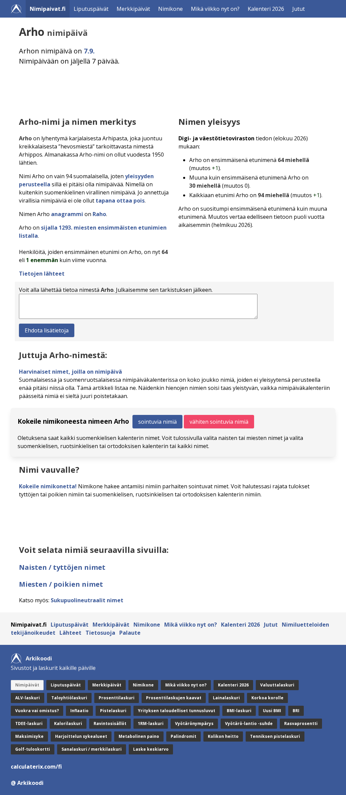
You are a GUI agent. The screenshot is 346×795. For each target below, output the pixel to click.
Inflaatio (79, 711)
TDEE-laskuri (29, 723)
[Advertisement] (174, 89)
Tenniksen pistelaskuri (275, 736)
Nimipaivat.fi (48, 9)
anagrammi (67, 214)
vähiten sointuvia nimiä (219, 421)
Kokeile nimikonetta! (48, 486)
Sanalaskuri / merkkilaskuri (91, 749)
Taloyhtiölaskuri (69, 698)
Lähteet (70, 632)
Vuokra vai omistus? (37, 711)
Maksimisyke (29, 736)
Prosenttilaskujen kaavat (173, 698)
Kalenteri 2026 (266, 9)
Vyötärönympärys (194, 723)
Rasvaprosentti (301, 723)
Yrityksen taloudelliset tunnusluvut (176, 711)
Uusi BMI (272, 711)
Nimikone (170, 9)
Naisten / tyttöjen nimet (62, 567)
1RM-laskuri (151, 723)
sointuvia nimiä (157, 421)
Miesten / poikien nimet (61, 584)
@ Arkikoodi (27, 783)
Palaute (130, 632)
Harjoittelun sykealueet (81, 736)
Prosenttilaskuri (116, 698)
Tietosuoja (100, 632)
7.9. (89, 50)
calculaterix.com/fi (36, 766)
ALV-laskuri (27, 698)
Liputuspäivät (91, 9)
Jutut (298, 9)
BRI (296, 711)
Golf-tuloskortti (32, 749)
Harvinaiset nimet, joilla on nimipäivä (70, 371)
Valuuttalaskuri (277, 685)
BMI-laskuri (239, 711)
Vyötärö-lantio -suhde (249, 723)
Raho (99, 214)
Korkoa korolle (267, 698)
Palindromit (183, 736)
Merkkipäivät (133, 9)
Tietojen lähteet (42, 273)
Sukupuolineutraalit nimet (87, 600)
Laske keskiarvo (151, 749)
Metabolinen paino (139, 736)
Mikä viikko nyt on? (215, 9)
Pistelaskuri (113, 711)
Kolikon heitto (223, 736)
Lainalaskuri (226, 698)
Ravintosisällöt (110, 723)
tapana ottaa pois (120, 200)
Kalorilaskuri (68, 723)
